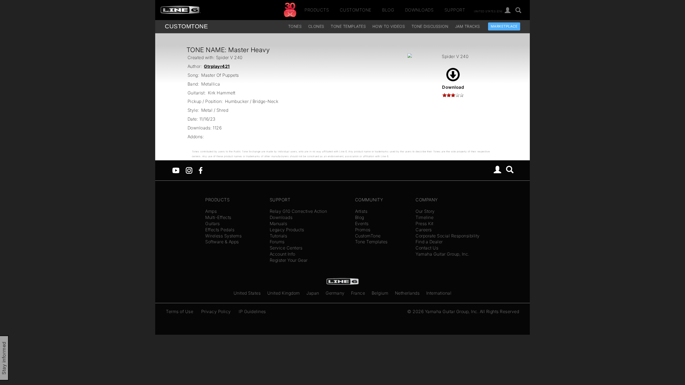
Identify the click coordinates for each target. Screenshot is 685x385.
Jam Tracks (467, 26)
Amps (211, 211)
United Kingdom (283, 293)
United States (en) (488, 11)
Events (362, 223)
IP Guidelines (252, 311)
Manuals (278, 223)
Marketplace (504, 26)
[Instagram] (189, 170)
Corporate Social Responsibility (448, 235)
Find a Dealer (429, 241)
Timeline (424, 217)
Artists (361, 211)
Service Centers (286, 248)
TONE (186, 26)
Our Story (425, 211)
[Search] (518, 10)
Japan (312, 293)
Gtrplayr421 (217, 66)
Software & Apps (222, 241)
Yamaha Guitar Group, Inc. (442, 254)
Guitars (212, 223)
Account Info (282, 254)
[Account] (508, 10)
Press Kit (424, 223)
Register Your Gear (289, 260)
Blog (388, 10)
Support (454, 10)
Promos (363, 229)
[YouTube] (176, 170)
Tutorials (278, 235)
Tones (295, 26)
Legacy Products (287, 229)
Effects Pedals (219, 229)
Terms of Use (179, 311)
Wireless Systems (223, 235)
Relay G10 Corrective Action (298, 211)
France (358, 293)
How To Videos (388, 26)
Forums (277, 241)
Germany (335, 293)
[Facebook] (200, 170)
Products (317, 10)
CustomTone (355, 10)
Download (453, 87)
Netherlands (407, 293)
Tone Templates (348, 26)
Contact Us (427, 248)
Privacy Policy (216, 311)
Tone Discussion (430, 26)
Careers (424, 229)
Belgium (380, 293)
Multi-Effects (218, 217)
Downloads (419, 10)
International (439, 293)
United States (247, 293)
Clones (316, 26)
